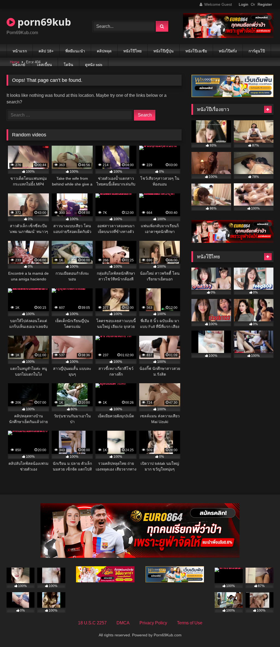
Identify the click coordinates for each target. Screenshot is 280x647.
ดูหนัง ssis (93, 64)
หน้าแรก (20, 51)
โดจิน (68, 64)
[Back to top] (263, 630)
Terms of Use (189, 623)
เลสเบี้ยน (44, 64)
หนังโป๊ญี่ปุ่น (163, 51)
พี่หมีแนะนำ (75, 51)
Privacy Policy (153, 623)
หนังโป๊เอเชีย (196, 51)
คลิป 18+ (46, 51)
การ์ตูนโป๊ (257, 51)
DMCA (123, 623)
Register (265, 4)
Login (243, 4)
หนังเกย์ (18, 64)
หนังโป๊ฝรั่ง (228, 51)
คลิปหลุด (104, 51)
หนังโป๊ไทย (132, 51)
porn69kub (43, 22)
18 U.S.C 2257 (92, 623)
